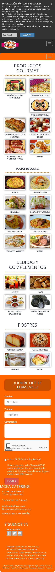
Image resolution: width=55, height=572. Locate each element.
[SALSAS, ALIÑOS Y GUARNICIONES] (14, 304)
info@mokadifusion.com (13, 506)
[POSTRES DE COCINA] (14, 341)
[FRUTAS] (40, 360)
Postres (49, 568)
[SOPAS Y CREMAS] (40, 184)
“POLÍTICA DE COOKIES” (39, 26)
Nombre (8, 396)
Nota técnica (45, 565)
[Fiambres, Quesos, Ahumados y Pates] (14, 149)
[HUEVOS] (14, 184)
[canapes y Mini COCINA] (40, 87)
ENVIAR (11, 481)
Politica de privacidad (31, 459)
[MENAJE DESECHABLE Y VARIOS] (40, 304)
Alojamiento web (21, 565)
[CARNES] (40, 242)
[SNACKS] (40, 148)
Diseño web (8, 565)
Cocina (42, 568)
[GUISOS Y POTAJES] (40, 223)
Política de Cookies (10, 568)
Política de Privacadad (28, 568)
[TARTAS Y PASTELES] (40, 341)
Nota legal (34, 565)
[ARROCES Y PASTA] (14, 223)
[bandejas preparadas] (40, 106)
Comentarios (10, 421)
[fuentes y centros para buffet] (40, 127)
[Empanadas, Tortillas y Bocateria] (14, 127)
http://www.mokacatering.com (16, 509)
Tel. (14, 500)
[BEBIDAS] (14, 283)
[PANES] (40, 283)
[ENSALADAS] (14, 203)
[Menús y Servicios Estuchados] (14, 88)
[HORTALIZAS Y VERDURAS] (40, 203)
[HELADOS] (14, 360)
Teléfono (8, 409)
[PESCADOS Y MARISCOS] (14, 242)
